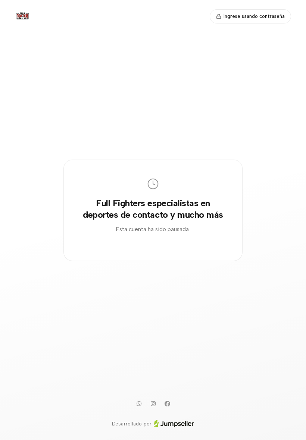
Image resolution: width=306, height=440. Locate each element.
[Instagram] (153, 404)
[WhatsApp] (139, 404)
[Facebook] (167, 404)
